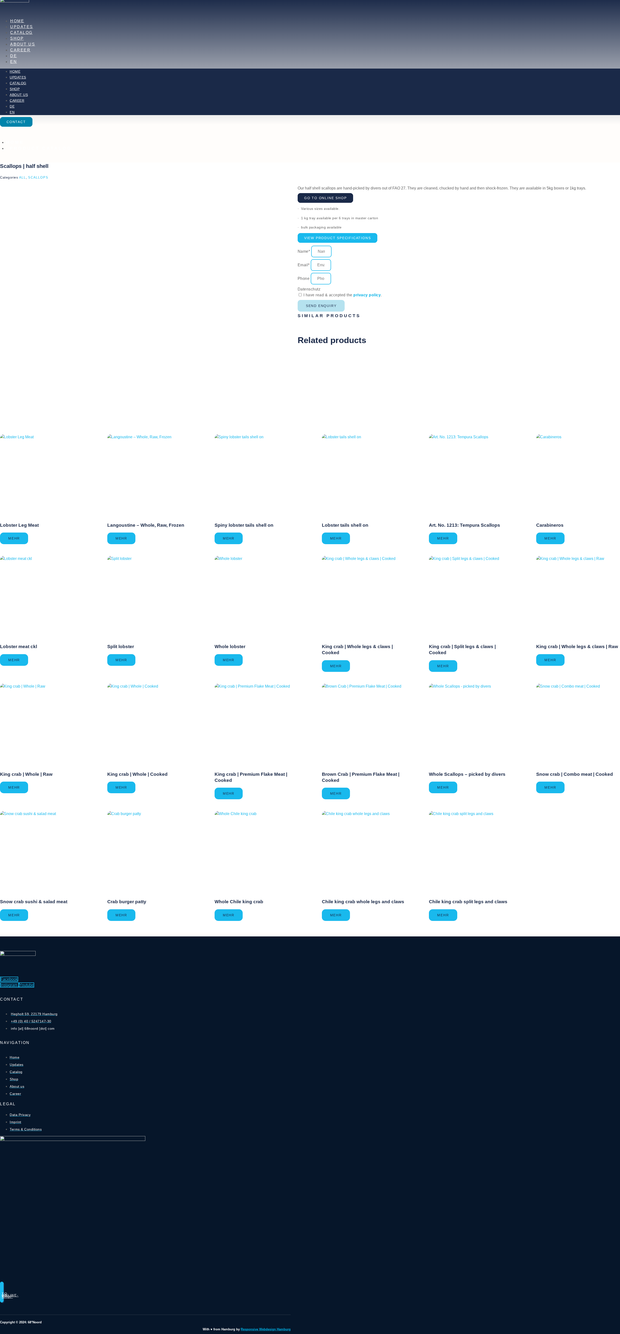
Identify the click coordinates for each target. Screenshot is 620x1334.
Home (17, 21)
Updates (21, 27)
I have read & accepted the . (342, 295)
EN (13, 62)
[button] (338, 238)
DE (13, 56)
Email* (304, 265)
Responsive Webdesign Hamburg (266, 1329)
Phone (304, 278)
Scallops (38, 177)
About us (22, 44)
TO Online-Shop (10, 1295)
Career (20, 50)
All (22, 177)
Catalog (21, 33)
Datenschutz (309, 289)
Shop (17, 38)
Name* (304, 251)
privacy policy (367, 295)
